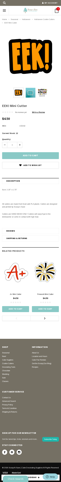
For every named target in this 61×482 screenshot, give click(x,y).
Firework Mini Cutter (45, 294)
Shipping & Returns (16, 238)
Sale (4, 378)
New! (4, 356)
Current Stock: (10, 133)
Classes (5, 381)
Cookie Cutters (8, 363)
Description (13, 181)
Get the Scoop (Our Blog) (41, 363)
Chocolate (6, 371)
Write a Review (38, 112)
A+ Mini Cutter (15, 294)
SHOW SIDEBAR (28, 477)
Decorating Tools (8, 367)
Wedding (5, 374)
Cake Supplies (7, 360)
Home (4, 19)
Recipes (35, 367)
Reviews (10, 231)
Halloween (26, 19)
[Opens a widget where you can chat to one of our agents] (50, 477)
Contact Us (6, 398)
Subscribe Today (50, 439)
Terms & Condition (9, 408)
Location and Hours (39, 356)
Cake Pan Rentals (39, 360)
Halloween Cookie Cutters (44, 19)
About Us (35, 353)
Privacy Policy (7, 405)
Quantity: (6, 139)
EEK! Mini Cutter (10, 23)
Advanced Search (9, 401)
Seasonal (14, 19)
